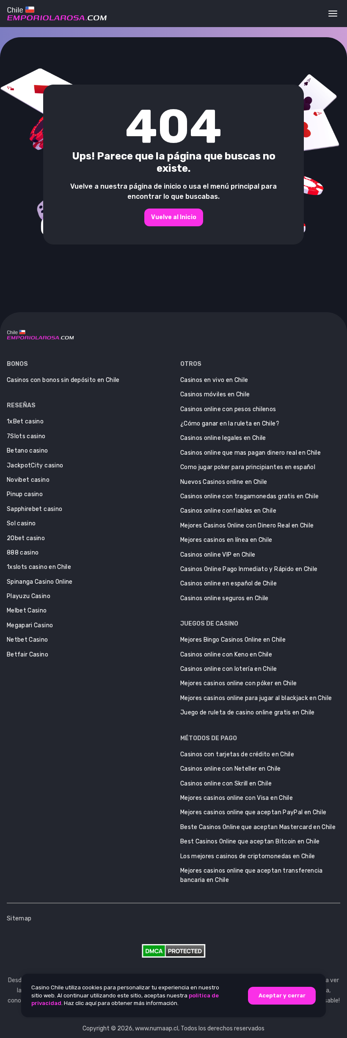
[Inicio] (57, 13)
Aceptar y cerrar (282, 995)
